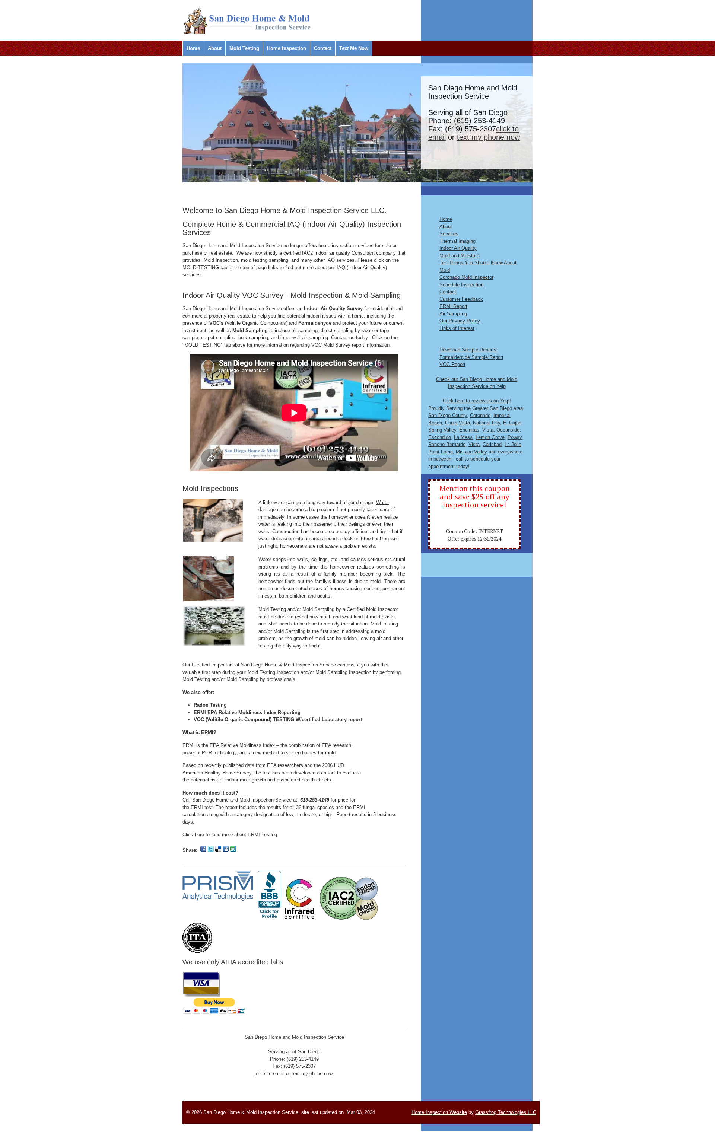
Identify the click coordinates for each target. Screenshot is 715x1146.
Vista (487, 430)
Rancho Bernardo (446, 444)
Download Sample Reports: (468, 350)
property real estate (230, 316)
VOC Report (452, 364)
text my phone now (488, 137)
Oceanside (507, 430)
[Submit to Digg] (226, 850)
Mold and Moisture (459, 255)
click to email (270, 1073)
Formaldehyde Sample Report (471, 357)
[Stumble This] (233, 850)
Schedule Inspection (461, 284)
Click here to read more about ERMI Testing (229, 834)
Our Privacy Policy (459, 321)
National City (486, 423)
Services (448, 233)
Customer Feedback (461, 299)
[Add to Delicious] (218, 850)
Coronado (480, 415)
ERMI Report (453, 306)
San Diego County (447, 415)
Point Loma (440, 452)
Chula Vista (457, 423)
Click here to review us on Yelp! (477, 401)
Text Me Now (353, 48)
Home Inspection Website (439, 1112)
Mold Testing (244, 48)
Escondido (439, 437)
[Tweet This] (211, 850)
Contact (322, 48)
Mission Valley (471, 452)
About (215, 48)
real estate (220, 253)
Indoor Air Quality (458, 248)
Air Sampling (453, 313)
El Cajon (512, 423)
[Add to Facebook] (203, 850)
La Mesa (463, 437)
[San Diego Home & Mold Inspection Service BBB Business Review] (269, 919)
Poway (515, 437)
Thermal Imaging (457, 241)
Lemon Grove (490, 437)
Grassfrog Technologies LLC (505, 1112)
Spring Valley (442, 430)
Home (193, 48)
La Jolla (513, 444)
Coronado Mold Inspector (466, 277)
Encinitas (469, 430)
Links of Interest (456, 328)
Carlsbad (492, 444)
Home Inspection (286, 48)
